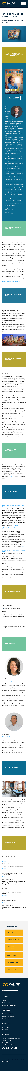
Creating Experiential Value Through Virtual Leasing (13, 506)
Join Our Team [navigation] (5, 1027)
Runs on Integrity (6, 736)
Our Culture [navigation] (5, 1029)
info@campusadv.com (8, 1044)
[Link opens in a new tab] (3, 1049)
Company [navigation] (4, 1000)
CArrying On (9, 150)
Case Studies (12, 969)
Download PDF (14, 98)
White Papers (12, 955)
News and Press (13, 962)
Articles (10, 932)
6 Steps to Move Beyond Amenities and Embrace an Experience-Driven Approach (12, 528)
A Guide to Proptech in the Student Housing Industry (13, 551)
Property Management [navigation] (7, 1013)
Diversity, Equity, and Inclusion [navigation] (9, 1005)
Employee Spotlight (11, 947)
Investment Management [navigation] (8, 1016)
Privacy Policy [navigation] (5, 1061)
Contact (10, 476)
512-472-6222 (6, 1042)
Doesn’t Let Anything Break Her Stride (10, 681)
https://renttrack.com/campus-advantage (11, 281)
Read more (4, 861)
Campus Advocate (13, 939)
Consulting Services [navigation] (6, 1018)
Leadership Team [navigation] (6, 1002)
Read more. (15, 525)
